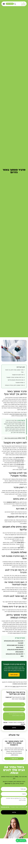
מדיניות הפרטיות (5, 807)
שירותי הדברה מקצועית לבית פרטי (17, 414)
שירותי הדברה (16, 633)
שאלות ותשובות (19, 382)
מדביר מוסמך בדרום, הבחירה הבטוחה (14, 385)
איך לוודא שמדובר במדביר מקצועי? (14, 377)
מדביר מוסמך (15, 686)
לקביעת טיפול (14, 674)
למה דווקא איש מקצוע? (17, 374)
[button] (3, 3)
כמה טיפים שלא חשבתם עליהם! (15, 380)
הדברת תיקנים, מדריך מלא (11, 438)
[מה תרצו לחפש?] (15, 4)
